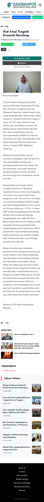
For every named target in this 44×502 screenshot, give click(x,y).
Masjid (6, 12)
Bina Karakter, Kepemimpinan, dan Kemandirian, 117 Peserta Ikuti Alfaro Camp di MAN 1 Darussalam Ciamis (15, 423)
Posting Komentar (9, 370)
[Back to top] (39, 497)
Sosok (20, 12)
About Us (22, 468)
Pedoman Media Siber (22, 483)
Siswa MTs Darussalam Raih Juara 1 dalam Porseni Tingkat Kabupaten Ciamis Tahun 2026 (16, 398)
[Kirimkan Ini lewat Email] (3, 49)
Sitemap (22, 490)
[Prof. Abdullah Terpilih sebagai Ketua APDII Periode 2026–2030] (36, 413)
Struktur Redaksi (22, 479)
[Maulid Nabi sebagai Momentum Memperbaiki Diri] (36, 450)
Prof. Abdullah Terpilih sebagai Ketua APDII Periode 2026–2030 (16, 411)
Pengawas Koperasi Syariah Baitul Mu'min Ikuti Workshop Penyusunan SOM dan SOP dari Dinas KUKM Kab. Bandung (22, 17)
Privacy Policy (22, 475)
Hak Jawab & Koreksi (22, 487)
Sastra (38, 12)
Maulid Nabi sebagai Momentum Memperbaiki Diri (16, 448)
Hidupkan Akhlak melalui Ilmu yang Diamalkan (15, 435)
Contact (22, 472)
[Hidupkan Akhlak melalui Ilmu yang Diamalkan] (36, 437)
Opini (13, 12)
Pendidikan (29, 12)
